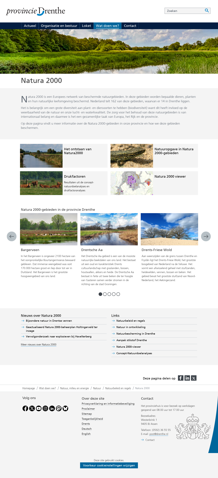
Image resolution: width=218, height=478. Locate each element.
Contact (130, 26)
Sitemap (87, 413)
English (86, 433)
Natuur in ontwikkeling (130, 327)
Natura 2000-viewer (133, 347)
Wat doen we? (107, 26)
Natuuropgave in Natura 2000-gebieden (174, 151)
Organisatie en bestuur (59, 26)
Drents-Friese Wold (157, 250)
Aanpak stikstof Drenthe (131, 340)
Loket (86, 26)
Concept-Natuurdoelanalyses (134, 353)
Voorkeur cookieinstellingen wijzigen (109, 465)
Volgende (206, 236)
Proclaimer (88, 408)
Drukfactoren (74, 176)
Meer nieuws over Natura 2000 (38, 344)
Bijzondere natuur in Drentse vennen (49, 320)
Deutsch (87, 428)
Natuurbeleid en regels (130, 320)
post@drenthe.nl (158, 434)
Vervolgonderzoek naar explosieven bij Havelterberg (59, 336)
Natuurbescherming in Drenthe (135, 333)
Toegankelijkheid (92, 418)
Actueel (30, 26)
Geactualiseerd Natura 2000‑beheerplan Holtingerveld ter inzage (62, 329)
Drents (86, 423)
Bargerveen (30, 250)
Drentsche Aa (92, 250)
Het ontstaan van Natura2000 (78, 151)
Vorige (12, 236)
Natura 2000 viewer (170, 176)
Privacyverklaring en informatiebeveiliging (108, 403)
